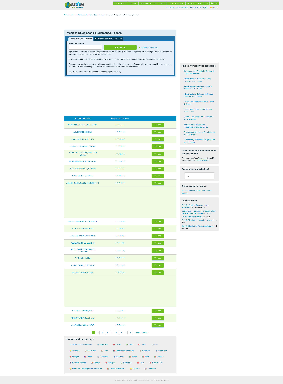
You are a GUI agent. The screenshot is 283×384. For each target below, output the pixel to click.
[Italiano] (218, 8)
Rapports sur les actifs (194, 3)
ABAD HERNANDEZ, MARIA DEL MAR (83, 125)
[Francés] (213, 8)
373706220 (120, 325)
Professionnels (99, 15)
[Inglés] (215, 8)
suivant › (138, 333)
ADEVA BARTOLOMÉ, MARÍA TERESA (83, 221)
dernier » (145, 333)
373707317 (120, 183)
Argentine (104, 345)
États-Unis (151, 369)
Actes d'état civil (160, 3)
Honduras (120, 357)
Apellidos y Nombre (76, 43)
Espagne (89, 15)
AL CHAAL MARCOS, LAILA (83, 272)
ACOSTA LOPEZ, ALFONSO (83, 176)
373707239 (120, 265)
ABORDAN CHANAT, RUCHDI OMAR (83, 161)
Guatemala (104, 357)
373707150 (120, 250)
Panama (97, 363)
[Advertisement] (130, 23)
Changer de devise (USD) (199, 8)
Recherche (120, 47)
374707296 (120, 272)
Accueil (66, 15)
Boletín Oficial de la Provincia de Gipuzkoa (198, 226)
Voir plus (157, 125)
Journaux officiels (145, 3)
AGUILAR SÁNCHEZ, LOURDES (83, 243)
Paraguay (111, 363)
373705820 (120, 221)
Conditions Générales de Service (124, 380)
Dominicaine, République (125, 351)
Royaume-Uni (157, 363)
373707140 (120, 132)
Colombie (75, 351)
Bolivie (118, 345)
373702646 (120, 176)
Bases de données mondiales (81, 345)
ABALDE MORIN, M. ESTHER (82, 139)
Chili (156, 345)
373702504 (120, 154)
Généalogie (133, 3)
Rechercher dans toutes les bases (108, 39)
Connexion (170, 8)
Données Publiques (120, 3)
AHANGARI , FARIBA (83, 258)
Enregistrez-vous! (182, 8)
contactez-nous (203, 161)
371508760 (120, 139)
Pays (206, 3)
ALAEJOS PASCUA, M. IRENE (82, 325)
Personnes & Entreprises (176, 3)
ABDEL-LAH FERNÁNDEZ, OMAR (83, 146)
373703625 (120, 161)
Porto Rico (127, 363)
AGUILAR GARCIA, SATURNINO (83, 236)
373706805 (120, 229)
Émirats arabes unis (117, 369)
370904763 (120, 243)
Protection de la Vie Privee (144, 380)
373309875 (120, 146)
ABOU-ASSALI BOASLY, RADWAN (83, 169)
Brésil (131, 345)
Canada (143, 345)
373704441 (120, 125)
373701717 (120, 318)
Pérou (142, 363)
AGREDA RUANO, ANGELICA (83, 229)
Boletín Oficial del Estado (192, 217)
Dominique (146, 351)
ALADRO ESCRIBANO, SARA (83, 311)
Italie (147, 357)
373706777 (120, 258)
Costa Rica (91, 351)
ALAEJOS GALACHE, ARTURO (83, 318)
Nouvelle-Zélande (79, 363)
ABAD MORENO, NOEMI (82, 132)
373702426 (120, 236)
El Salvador (162, 351)
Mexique (160, 357)
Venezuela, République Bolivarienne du (87, 369)
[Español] (211, 8)
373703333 (120, 169)
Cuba (106, 351)
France (89, 357)
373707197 (120, 311)
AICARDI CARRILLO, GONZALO (83, 265)
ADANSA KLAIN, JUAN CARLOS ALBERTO (82, 183)
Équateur (136, 369)
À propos (214, 3)
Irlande (134, 357)
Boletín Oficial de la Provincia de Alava (197, 220)
